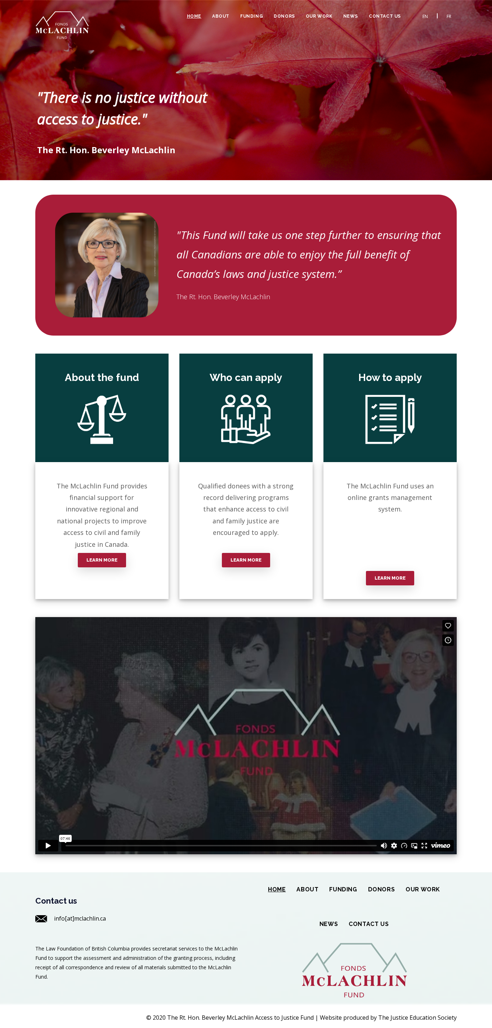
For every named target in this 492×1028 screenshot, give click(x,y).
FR (449, 16)
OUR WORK (319, 16)
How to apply (390, 378)
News (350, 16)
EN (425, 16)
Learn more (101, 560)
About (220, 16)
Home (194, 16)
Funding (251, 16)
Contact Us (385, 16)
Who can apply (246, 378)
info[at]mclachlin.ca (80, 918)
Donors (284, 16)
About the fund (102, 378)
